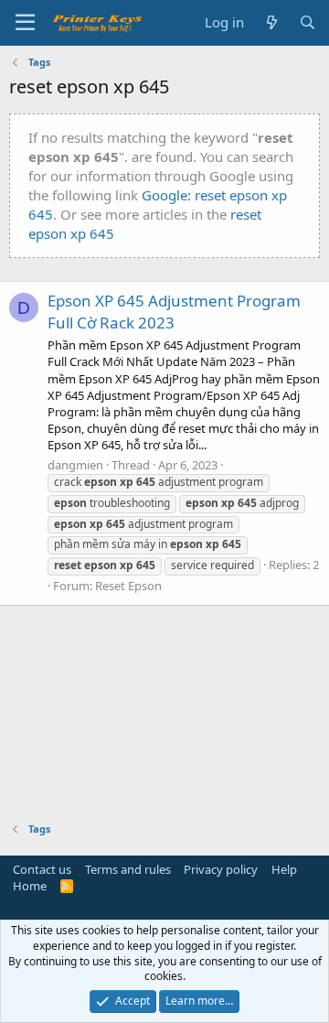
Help (284, 869)
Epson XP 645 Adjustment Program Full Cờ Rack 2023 (174, 311)
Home (30, 886)
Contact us (42, 869)
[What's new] (271, 22)
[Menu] (25, 23)
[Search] (307, 22)
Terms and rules (128, 869)
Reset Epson (128, 585)
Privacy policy (221, 869)
